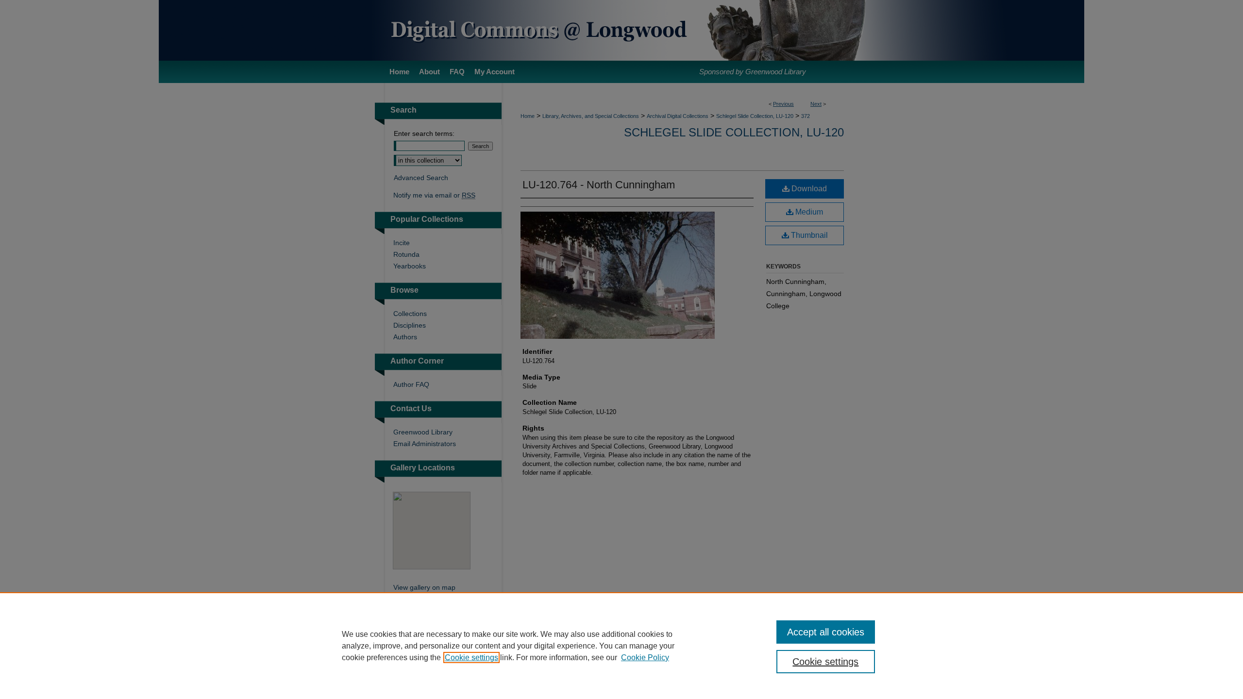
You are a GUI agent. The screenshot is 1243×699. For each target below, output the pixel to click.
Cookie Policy (645, 657)
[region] (621, 645)
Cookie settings (471, 657)
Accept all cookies (825, 632)
